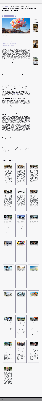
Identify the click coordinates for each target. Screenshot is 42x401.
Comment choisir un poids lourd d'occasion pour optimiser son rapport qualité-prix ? (21, 219)
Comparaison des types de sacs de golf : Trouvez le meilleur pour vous (21, 320)
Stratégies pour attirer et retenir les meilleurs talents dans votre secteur (21, 295)
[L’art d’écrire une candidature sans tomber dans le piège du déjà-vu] (35, 28)
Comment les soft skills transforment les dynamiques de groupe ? (34, 218)
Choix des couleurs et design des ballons (8, 39)
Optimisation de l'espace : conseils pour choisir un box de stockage (34, 192)
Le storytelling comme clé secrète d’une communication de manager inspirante (8, 193)
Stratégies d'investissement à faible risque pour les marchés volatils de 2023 (8, 270)
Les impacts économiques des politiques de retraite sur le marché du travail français (21, 345)
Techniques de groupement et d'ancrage (8, 41)
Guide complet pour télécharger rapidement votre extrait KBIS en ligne (8, 320)
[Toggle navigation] (3, 2)
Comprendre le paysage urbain (7, 37)
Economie (6, 6)
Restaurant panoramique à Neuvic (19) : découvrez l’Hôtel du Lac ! (8, 296)
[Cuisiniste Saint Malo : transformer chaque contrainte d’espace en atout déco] (35, 44)
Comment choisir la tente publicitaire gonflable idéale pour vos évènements (33, 296)
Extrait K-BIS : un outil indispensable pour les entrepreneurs (8, 370)
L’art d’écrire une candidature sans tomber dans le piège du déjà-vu (35, 35)
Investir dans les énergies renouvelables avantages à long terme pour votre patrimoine (34, 270)
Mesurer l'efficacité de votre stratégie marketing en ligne (8, 218)
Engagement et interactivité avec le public (9, 45)
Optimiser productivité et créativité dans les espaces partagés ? (21, 244)
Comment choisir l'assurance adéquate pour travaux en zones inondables (34, 320)
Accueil (3, 6)
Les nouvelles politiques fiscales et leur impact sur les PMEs (21, 269)
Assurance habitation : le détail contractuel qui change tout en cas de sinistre (35, 68)
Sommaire (5, 36)
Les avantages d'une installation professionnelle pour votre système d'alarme (8, 245)
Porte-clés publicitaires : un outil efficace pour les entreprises (21, 192)
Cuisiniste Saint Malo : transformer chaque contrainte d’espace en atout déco (21, 168)
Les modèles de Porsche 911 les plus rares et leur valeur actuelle (34, 345)
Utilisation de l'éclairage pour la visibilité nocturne (10, 43)
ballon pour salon (15, 93)
